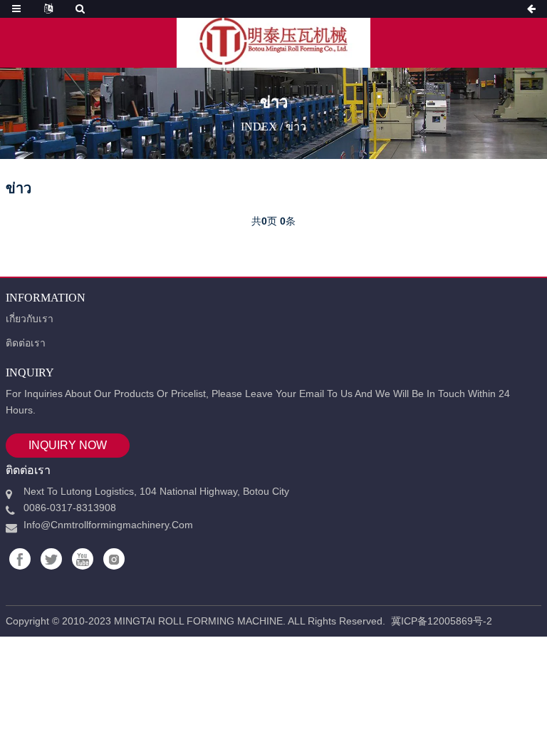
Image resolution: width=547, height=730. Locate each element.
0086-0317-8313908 (70, 507)
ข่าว (296, 126)
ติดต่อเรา (26, 343)
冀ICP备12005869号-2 (441, 621)
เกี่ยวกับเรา (29, 318)
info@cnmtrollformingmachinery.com (108, 524)
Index (259, 126)
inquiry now (67, 445)
